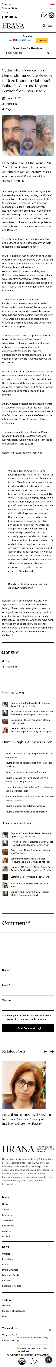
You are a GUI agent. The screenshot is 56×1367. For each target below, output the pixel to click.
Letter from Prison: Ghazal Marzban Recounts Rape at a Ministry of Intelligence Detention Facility (32, 730)
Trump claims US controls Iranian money (25, 806)
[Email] (12, 652)
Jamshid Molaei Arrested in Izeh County (30, 877)
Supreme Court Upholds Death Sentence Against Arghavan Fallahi (31, 704)
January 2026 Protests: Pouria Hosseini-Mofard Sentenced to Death (30, 893)
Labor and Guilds (10, 1275)
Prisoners (6, 1280)
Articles (5, 1209)
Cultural (6, 1264)
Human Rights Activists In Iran (27, 742)
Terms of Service (10, 1335)
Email (6, 985)
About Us (6, 1231)
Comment (16, 923)
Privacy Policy (9, 1340)
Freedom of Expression (13, 1311)
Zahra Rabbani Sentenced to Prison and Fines (30, 885)
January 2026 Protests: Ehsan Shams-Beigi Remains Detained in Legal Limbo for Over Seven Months (32, 869)
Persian (50, 8)
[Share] (17, 652)
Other (5, 1316)
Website (6, 1000)
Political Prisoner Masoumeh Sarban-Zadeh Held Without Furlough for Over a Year (32, 713)
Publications (8, 1225)
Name (6, 970)
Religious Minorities (11, 1286)
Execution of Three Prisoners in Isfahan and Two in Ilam (30, 721)
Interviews (7, 1215)
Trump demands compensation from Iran (26, 772)
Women (6, 1305)
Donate (42, 40)
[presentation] (45, 1051)
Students (6, 1300)
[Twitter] (8, 652)
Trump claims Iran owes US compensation (26, 811)
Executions (7, 1259)
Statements (7, 1220)
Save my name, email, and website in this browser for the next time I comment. (28, 1017)
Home (5, 1204)
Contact (6, 1236)
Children (6, 1254)
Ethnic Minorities (10, 1270)
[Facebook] (3, 652)
